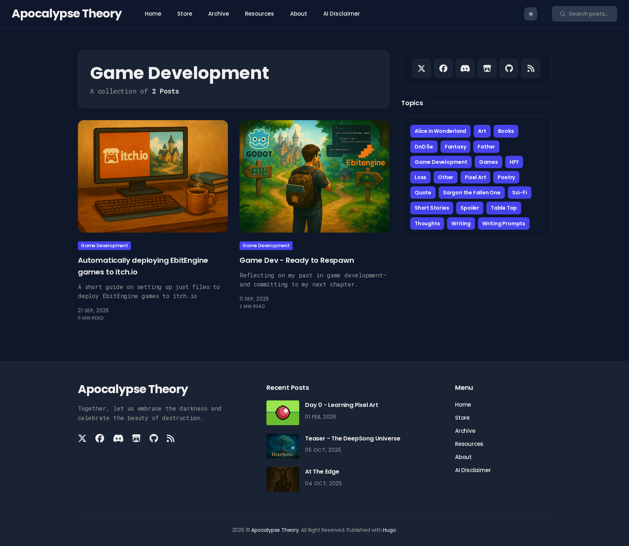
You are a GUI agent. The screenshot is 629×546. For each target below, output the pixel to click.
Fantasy (455, 146)
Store (184, 13)
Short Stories (432, 207)
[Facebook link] (443, 68)
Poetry (506, 177)
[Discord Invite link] (465, 68)
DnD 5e (424, 146)
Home (153, 13)
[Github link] (508, 68)
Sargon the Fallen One (472, 192)
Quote (423, 192)
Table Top (504, 207)
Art (482, 131)
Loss (420, 177)
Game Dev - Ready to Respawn (297, 260)
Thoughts (427, 223)
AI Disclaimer (341, 13)
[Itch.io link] (487, 68)
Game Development (104, 245)
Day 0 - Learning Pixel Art (341, 405)
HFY (514, 162)
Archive (218, 13)
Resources (259, 13)
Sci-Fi (519, 192)
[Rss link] (530, 68)
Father (486, 146)
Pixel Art (475, 177)
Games (488, 162)
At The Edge (322, 471)
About (298, 13)
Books (506, 131)
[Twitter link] (421, 68)
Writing (461, 223)
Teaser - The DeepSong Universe (352, 438)
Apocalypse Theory (67, 13)
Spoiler (469, 207)
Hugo (389, 530)
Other (445, 177)
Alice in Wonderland (440, 131)
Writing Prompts (503, 223)
